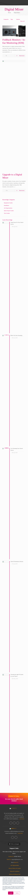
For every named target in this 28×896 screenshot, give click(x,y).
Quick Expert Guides (9, 210)
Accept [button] (10, 893)
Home (9, 12)
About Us (16, 862)
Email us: (9, 859)
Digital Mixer (17, 12)
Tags (12, 19)
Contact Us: (11, 856)
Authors (18, 19)
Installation (6, 205)
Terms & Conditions (14, 871)
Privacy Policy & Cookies (15, 868)
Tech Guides (7, 213)
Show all (22, 21)
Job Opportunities (8, 208)
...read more (21, 818)
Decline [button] (17, 893)
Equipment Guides (8, 202)
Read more (21, 55)
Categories (6, 19)
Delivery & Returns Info (14, 874)
